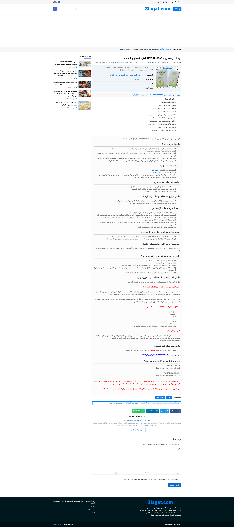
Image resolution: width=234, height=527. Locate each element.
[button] (177, 9)
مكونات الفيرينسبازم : (168, 102)
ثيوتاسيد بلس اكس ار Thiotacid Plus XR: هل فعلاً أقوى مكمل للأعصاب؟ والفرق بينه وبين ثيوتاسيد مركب (65, 93)
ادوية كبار (137, 79)
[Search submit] (55, 9)
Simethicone (157, 172)
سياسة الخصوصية (175, 2)
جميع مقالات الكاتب (137, 430)
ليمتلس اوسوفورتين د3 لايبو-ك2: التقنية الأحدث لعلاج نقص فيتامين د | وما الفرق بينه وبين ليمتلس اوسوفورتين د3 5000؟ (65, 73)
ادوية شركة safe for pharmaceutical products (166, 403)
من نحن (165, 2)
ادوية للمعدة (124, 75)
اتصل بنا (158, 2)
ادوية (138, 75)
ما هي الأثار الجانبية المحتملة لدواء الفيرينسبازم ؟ (160, 124)
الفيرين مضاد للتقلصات (132, 403)
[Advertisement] (117, 28)
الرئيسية (168, 49)
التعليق (179, 449)
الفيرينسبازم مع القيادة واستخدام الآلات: (163, 118)
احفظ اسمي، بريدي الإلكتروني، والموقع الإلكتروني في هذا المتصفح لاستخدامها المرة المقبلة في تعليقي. (151, 479)
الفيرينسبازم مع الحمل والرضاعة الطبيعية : (162, 115)
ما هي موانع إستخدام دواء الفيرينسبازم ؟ (162, 108)
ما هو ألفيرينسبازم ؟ (168, 99)
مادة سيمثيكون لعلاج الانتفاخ (116, 403)
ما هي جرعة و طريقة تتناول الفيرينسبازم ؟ (162, 121)
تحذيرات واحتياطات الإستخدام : (165, 111)
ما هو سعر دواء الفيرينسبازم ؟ (165, 127)
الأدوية (162, 49)
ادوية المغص (133, 75)
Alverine (169, 397)
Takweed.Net (58, 524)
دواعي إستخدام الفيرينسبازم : (166, 105)
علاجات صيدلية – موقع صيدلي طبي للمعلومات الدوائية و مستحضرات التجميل (74, 502)
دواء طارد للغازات (115, 75)
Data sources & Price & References (163, 130)
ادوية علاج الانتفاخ (145, 403)
